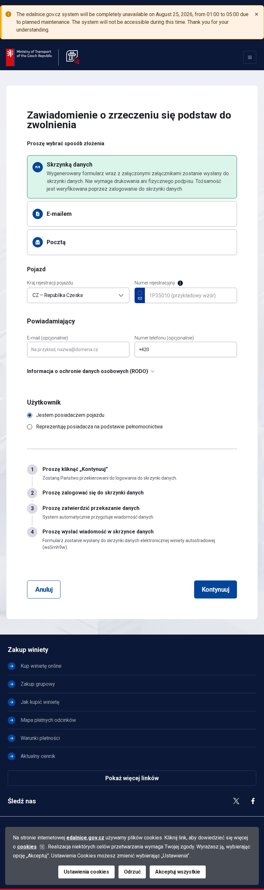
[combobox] (78, 295)
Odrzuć (132, 872)
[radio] (132, 176)
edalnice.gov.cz (85, 838)
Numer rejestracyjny (155, 282)
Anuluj (43, 589)
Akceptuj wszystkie (177, 872)
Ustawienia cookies (86, 872)
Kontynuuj (216, 589)
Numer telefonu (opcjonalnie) (164, 337)
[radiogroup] (132, 421)
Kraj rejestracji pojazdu (50, 282)
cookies (27, 847)
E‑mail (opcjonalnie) (47, 337)
